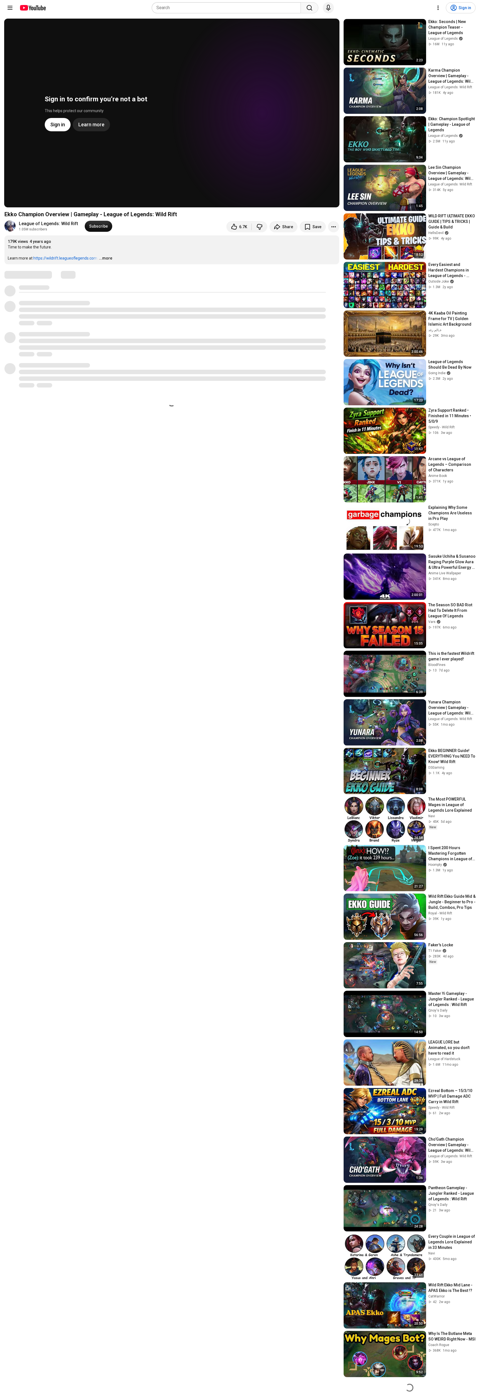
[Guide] (10, 7)
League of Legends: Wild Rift (48, 223)
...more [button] (105, 258)
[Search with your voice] (328, 7)
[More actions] (333, 226)
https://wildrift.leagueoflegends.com (65, 258)
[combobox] (227, 7)
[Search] (309, 7)
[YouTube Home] (33, 8)
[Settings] (438, 7)
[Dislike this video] (259, 226)
